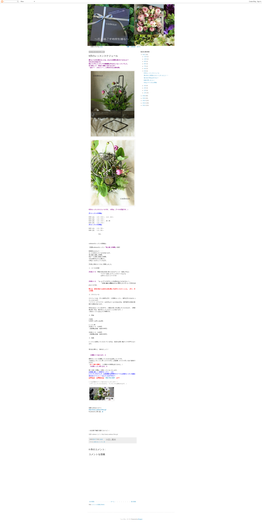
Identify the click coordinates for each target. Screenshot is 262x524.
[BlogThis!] (109, 439)
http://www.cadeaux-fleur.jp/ (97, 409)
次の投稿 (91, 501)
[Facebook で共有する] (113, 439)
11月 (145, 56)
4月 (145, 85)
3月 (145, 88)
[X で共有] (111, 439)
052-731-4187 (110, 378)
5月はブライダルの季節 (150, 82)
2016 (144, 95)
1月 (145, 93)
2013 (144, 103)
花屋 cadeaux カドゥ (133, 46)
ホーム (112, 501)
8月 (145, 63)
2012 (144, 105)
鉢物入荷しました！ (149, 80)
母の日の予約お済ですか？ (151, 78)
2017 (144, 54)
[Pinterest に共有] (115, 439)
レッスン (101, 441)
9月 (145, 61)
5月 (145, 71)
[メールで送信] (107, 439)
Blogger (140, 519)
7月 (145, 66)
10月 (145, 59)
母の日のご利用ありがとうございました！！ (156, 75)
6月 (145, 68)
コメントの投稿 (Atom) (98, 504)
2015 (144, 98)
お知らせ (96, 441)
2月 (145, 90)
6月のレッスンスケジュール (151, 73)
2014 (144, 100)
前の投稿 (133, 501)
